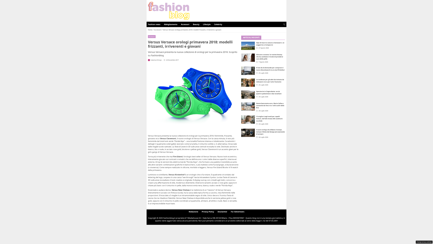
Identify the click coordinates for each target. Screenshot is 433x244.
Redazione (193, 211)
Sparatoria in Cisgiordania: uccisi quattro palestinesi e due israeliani (268, 92)
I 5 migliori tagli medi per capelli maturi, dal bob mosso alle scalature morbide (269, 118)
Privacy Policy (208, 211)
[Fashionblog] (168, 10)
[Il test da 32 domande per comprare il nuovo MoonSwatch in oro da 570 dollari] (248, 71)
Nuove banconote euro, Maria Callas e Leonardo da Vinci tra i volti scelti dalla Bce (270, 105)
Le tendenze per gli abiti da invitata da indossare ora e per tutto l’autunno (270, 81)
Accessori (185, 24)
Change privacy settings (424, 242)
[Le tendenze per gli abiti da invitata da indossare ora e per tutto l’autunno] (248, 83)
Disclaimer (222, 211)
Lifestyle (207, 24)
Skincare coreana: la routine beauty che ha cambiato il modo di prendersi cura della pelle (269, 57)
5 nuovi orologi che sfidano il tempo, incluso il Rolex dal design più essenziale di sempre (270, 132)
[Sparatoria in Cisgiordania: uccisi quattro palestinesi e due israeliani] (248, 94)
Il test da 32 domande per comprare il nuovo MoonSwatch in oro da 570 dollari (270, 69)
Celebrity (218, 24)
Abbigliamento (170, 24)
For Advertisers (237, 211)
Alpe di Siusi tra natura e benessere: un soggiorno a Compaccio (270, 44)
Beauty (196, 24)
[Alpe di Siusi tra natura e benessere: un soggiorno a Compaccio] (248, 46)
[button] (284, 24)
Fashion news (154, 24)
